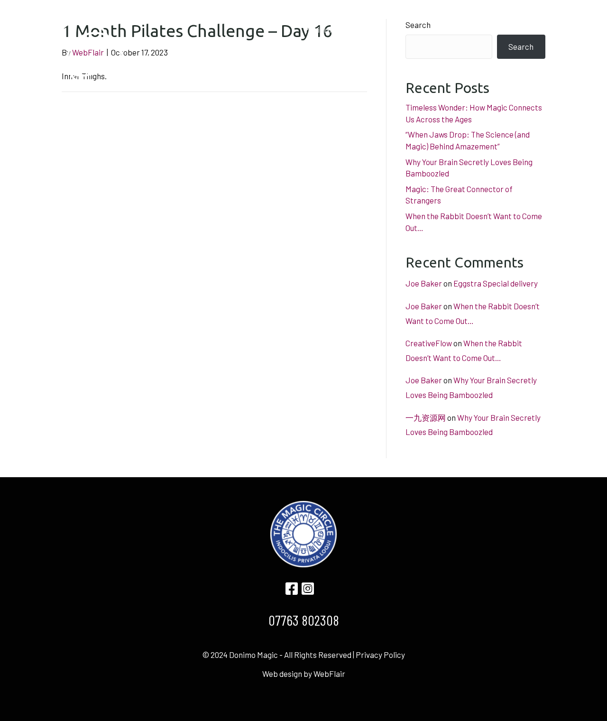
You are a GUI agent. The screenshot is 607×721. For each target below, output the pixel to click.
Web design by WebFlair (303, 673)
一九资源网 (425, 417)
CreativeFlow (428, 343)
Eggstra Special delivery (495, 283)
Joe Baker (423, 283)
